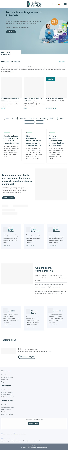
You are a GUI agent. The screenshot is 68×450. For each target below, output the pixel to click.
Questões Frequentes (6, 394)
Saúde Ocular (4, 379)
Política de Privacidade (16, 440)
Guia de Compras (5, 390)
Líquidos (60, 118)
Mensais (14, 118)
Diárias (7, 118)
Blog (2, 382)
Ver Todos (62, 61)
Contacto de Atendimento (7, 397)
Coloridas (52, 118)
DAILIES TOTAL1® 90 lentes (54, 98)
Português (55, 4)
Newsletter (33, 423)
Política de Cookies (26, 440)
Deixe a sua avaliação (7, 414)
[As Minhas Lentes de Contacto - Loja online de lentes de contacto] (34, 4)
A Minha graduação (6, 409)
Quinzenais (23, 118)
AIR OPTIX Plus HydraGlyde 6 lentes (10, 99)
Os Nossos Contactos (7, 377)
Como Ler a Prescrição (7, 392)
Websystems (37, 445)
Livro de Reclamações (36, 440)
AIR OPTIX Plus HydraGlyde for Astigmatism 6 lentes (33, 99)
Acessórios (40, 122)
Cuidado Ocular (29, 122)
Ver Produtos (7, 245)
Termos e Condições (5, 440)
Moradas (3, 412)
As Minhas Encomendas (7, 407)
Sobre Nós (4, 375)
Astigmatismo (33, 118)
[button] (2, 4)
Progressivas (43, 118)
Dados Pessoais (5, 405)
